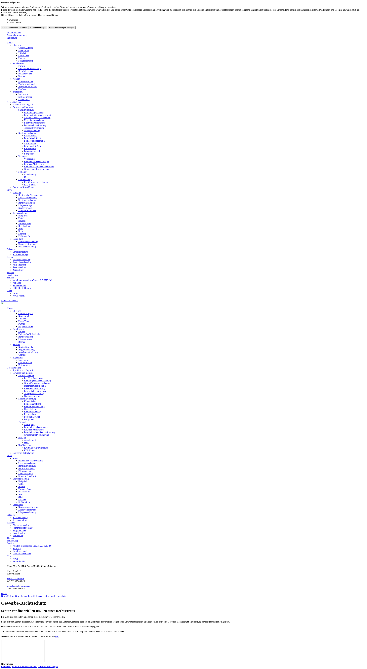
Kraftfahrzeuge (25, 179)
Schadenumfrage (20, 254)
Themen (10, 272)
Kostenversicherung (27, 133)
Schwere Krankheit (27, 210)
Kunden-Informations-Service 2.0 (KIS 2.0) (32, 280)
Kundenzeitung (20, 285)
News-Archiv (19, 295)
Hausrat (21, 221)
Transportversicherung (34, 128)
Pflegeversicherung (27, 246)
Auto (20, 228)
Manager (22, 172)
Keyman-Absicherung (34, 164)
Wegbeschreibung (26, 84)
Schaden (11, 249)
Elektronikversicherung (34, 122)
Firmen (21, 66)
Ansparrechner (19, 264)
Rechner (10, 257)
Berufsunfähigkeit (26, 203)
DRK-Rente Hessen (22, 288)
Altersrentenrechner (21, 259)
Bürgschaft (29, 153)
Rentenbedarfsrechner (22, 262)
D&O (26, 177)
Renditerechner (19, 267)
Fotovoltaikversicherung (35, 125)
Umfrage (22, 89)
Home (9, 42)
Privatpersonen (25, 73)
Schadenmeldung (20, 252)
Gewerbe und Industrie (23, 107)
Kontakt (16, 79)
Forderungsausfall (32, 151)
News (9, 290)
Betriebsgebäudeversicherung (37, 115)
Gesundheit (18, 239)
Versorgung (29, 159)
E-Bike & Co (24, 236)
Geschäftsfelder (14, 102)
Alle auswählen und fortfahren (14, 28)
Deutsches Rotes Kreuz (23, 187)
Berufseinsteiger (25, 71)
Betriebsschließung (32, 146)
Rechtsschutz (30, 148)
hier (57, 636)
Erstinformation (14, 32)
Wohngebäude (24, 223)
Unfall (21, 218)
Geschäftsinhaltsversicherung (37, 117)
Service (10, 277)
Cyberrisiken (30, 143)
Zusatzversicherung (27, 244)
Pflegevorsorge (25, 205)
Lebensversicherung (27, 197)
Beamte (21, 76)
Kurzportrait (23, 50)
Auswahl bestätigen (38, 28)
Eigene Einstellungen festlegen (61, 28)
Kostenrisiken (30, 135)
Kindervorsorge (25, 208)
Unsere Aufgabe (25, 48)
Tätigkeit (22, 53)
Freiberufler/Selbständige (29, 68)
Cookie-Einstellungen (48, 666)
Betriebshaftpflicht (32, 138)
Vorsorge (22, 156)
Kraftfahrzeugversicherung (36, 182)
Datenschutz (24, 99)
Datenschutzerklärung (17, 35)
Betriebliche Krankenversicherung (39, 166)
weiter (4, 593)
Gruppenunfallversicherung (36, 169)
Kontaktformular (25, 81)
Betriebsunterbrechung (34, 141)
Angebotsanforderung (28, 86)
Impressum (12, 38)
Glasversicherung (32, 130)
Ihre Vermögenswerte (33, 112)
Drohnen (22, 234)
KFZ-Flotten (30, 184)
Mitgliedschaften (25, 61)
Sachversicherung (26, 110)
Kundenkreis (18, 63)
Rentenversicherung (27, 200)
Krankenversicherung (28, 241)
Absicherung (30, 174)
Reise (20, 231)
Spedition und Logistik (23, 104)
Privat (9, 190)
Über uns (17, 45)
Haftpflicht (23, 215)
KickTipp (17, 283)
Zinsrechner (18, 270)
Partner (21, 58)
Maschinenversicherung (35, 120)
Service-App (12, 275)
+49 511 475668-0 (15, 578)
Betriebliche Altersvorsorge (36, 161)
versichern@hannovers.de (18, 586)
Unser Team (23, 55)
